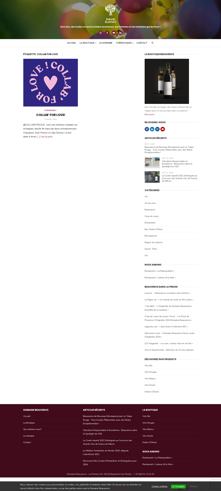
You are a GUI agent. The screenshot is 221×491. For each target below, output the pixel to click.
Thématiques (124, 42)
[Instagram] (100, 33)
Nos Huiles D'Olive (154, 229)
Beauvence (150, 209)
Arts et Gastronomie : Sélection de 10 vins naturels (169, 349)
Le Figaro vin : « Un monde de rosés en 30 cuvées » (169, 299)
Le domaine (105, 42)
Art (146, 196)
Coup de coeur (152, 216)
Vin (146, 255)
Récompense (151, 235)
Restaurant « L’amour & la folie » (160, 277)
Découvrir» (150, 114)
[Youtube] (114, 33)
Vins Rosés (150, 385)
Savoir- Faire (151, 248)
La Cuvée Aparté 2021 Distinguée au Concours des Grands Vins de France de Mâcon (179, 178)
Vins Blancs (150, 378)
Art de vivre (150, 203)
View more (116, 488)
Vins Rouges (151, 372)
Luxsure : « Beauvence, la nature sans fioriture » (167, 293)
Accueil (71, 42)
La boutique (87, 42)
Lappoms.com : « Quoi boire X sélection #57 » (166, 326)
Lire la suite (46, 136)
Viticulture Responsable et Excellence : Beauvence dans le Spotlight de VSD (177, 164)
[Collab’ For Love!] (50, 83)
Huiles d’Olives (152, 391)
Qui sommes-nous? (32, 429)
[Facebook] (107, 33)
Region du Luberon (154, 242)
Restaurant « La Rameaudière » (159, 271)
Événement (51, 110)
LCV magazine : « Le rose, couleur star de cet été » (169, 343)
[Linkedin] (120, 33)
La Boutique (29, 422)
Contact (142, 42)
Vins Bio (148, 365)
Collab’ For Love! (50, 115)
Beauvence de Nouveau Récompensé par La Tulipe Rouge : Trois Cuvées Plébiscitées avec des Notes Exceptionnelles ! (169, 150)
